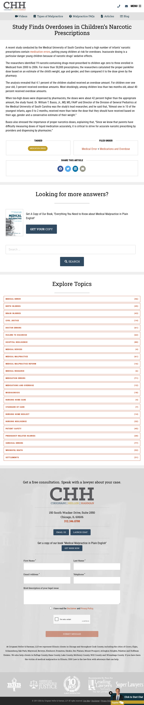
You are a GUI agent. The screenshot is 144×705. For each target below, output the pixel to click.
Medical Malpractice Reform (21, 364)
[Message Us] (126, 6)
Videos (22, 16)
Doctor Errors (13, 328)
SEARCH (74, 261)
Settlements (12, 457)
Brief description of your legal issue (41, 588)
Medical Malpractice (17, 356)
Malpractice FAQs (83, 16)
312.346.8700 (72, 521)
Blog (126, 16)
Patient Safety (13, 429)
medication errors (40, 51)
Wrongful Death (14, 450)
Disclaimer (71, 608)
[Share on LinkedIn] (75, 169)
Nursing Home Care (16, 400)
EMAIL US (61, 532)
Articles (109, 16)
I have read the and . (73, 608)
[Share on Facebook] (60, 169)
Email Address (32, 574)
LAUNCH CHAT (80, 532)
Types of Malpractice (49, 16)
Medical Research (15, 371)
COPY (41, 229)
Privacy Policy (87, 608)
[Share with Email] (83, 169)
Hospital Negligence (17, 342)
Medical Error (89, 149)
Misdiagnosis (13, 393)
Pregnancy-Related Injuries (20, 436)
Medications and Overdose (115, 149)
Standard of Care (15, 407)
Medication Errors (15, 378)
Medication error (38, 148)
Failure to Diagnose (16, 335)
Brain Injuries (13, 313)
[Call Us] (118, 6)
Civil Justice (12, 320)
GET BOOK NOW (72, 548)
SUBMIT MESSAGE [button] (72, 634)
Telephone (79, 574)
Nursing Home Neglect (18, 414)
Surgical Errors (14, 443)
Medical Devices (14, 349)
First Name (30, 560)
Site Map (86, 701)
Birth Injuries (13, 306)
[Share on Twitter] (68, 169)
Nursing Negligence (16, 421)
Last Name (79, 560)
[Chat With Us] (126, 696)
